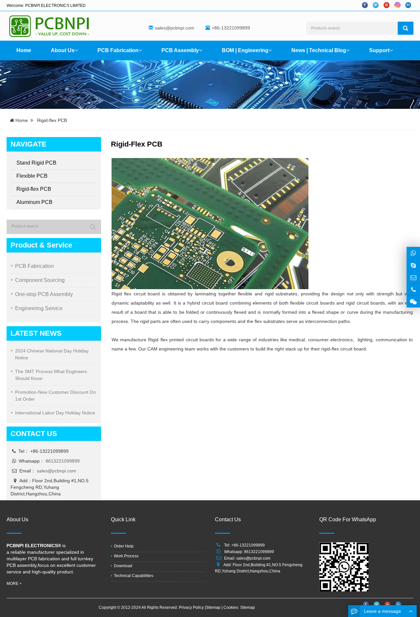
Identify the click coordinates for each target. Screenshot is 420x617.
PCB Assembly (180, 50)
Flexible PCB (32, 176)
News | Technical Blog (318, 50)
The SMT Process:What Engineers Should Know (51, 375)
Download (123, 566)
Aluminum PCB (34, 202)
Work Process (126, 556)
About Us (62, 50)
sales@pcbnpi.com (174, 27)
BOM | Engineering (245, 50)
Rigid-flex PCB (33, 189)
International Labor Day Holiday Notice (55, 412)
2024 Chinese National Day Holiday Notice (52, 354)
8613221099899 (63, 461)
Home (23, 50)
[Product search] (93, 227)
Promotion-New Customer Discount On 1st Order (55, 395)
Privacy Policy (192, 607)
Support (379, 50)
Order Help (124, 546)
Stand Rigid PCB (36, 163)
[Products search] (405, 28)
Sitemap (213, 607)
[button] (76, 50)
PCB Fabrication (117, 50)
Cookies (231, 607)
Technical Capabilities (133, 575)
